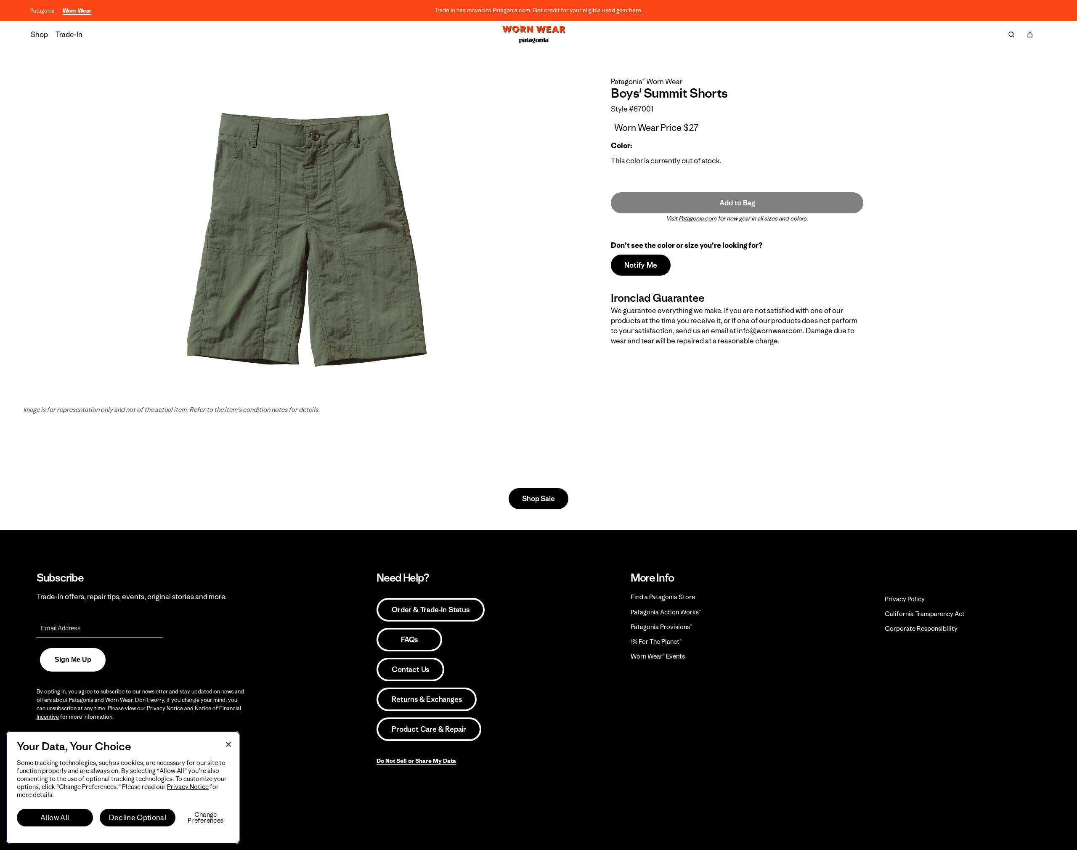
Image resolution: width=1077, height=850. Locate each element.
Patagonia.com (698, 218)
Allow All (54, 817)
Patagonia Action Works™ (666, 612)
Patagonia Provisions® (661, 627)
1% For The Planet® (656, 641)
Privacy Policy (905, 599)
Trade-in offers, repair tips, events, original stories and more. (132, 596)
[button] (1030, 34)
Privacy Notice (165, 708)
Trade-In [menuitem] (69, 34)
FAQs (409, 639)
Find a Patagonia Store (663, 597)
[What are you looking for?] (1011, 34)
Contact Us (410, 669)
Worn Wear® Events (658, 656)
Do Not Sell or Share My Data (416, 761)
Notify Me (640, 265)
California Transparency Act (925, 614)
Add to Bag (737, 202)
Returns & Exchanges (427, 699)
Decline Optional (137, 817)
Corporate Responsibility (921, 628)
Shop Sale (538, 498)
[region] (123, 787)
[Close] (228, 744)
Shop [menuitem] (39, 34)
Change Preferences (205, 817)
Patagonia (42, 10)
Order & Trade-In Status (430, 609)
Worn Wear (77, 10)
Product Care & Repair (429, 729)
